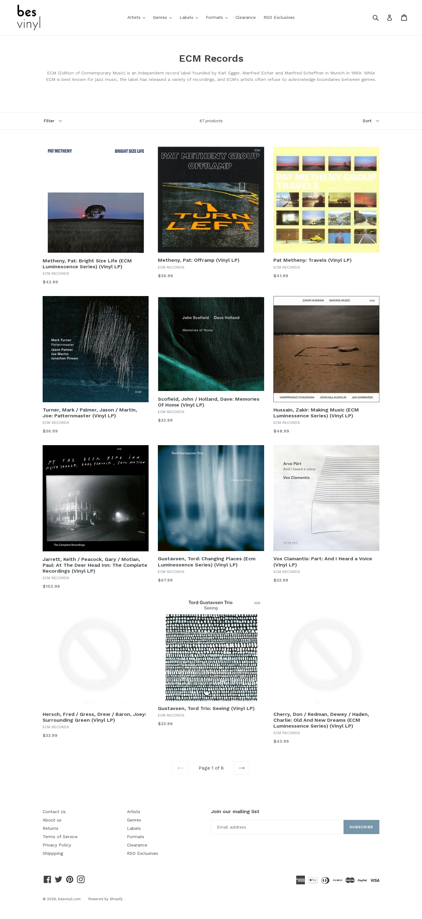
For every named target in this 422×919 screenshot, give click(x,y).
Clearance (245, 17)
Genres (164, 17)
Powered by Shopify (105, 899)
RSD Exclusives (279, 17)
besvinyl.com (69, 899)
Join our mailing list (235, 811)
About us (52, 819)
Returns (50, 828)
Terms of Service (60, 836)
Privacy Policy (57, 844)
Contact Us (54, 811)
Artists (137, 17)
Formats (218, 17)
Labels (190, 17)
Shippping (53, 853)
